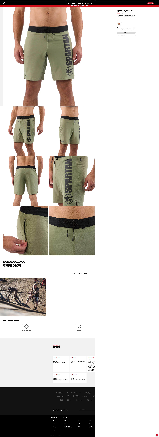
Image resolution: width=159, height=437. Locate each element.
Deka (74, 0)
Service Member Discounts (68, 427)
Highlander (91, 0)
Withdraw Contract (67, 426)
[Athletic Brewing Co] (59, 393)
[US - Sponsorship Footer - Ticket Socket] (79, 400)
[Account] (155, 3)
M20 (88, 0)
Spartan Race (65, 0)
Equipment (54, 427)
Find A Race (150, 3)
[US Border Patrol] (89, 400)
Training (90, 426)
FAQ (64, 423)
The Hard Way (91, 427)
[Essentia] (87, 393)
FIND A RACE (80, 428)
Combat (95, 0)
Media (79, 423)
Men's (53, 423)
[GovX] (60, 396)
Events (54, 432)
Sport (90, 423)
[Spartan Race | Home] (4, 3)
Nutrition (54, 429)
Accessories (54, 430)
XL (130, 29)
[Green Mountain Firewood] (68, 396)
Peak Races (82, 0)
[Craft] (75, 393)
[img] (60, 358)
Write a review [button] (56, 347)
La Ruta (85, 0)
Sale (53, 433)
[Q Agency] (69, 400)
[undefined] (66, 393)
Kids (53, 426)
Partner (79, 426)
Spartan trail (77, 0)
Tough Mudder (70, 0)
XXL (134, 29)
